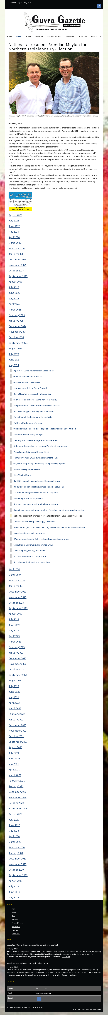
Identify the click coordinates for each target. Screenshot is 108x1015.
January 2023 (16, 652)
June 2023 (14, 625)
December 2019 (17, 858)
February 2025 (17, 315)
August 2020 (15, 814)
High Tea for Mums (22, 475)
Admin (75, 1009)
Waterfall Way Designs (94, 1009)
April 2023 (14, 636)
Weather (39, 36)
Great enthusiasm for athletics (27, 376)
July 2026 (14, 220)
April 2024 (14, 569)
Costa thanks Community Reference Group (33, 544)
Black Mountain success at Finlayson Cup (32, 393)
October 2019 (16, 869)
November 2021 (17, 730)
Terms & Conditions (37, 1007)
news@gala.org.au (43, 993)
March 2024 (15, 575)
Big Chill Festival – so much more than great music (36, 480)
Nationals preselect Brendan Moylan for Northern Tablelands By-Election (47, 515)
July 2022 (14, 686)
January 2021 (16, 786)
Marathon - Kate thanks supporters (29, 533)
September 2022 (18, 675)
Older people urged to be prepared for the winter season (40, 446)
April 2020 (14, 836)
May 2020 (14, 830)
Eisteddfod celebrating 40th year (28, 434)
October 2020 (16, 803)
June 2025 (14, 293)
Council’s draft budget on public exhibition (33, 417)
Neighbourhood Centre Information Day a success (36, 405)
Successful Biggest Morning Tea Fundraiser (33, 411)
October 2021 (16, 736)
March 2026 (15, 242)
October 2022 (16, 669)
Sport (28, 36)
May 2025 (14, 298)
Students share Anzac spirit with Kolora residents (36, 504)
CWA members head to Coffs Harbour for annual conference (41, 539)
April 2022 (14, 702)
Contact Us (96, 36)
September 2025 (18, 276)
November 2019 (17, 864)
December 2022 (17, 658)
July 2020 (14, 819)
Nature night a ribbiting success (28, 498)
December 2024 (17, 326)
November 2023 (17, 597)
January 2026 (16, 254)
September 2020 (18, 808)
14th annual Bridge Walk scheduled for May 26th (35, 492)
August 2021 (15, 747)
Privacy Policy (26, 1007)
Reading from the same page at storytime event (35, 440)
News (18, 36)
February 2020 (17, 847)
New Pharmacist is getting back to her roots (27, 963)
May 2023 (14, 630)
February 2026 (17, 248)
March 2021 (15, 775)
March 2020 (15, 842)
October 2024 (16, 337)
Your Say (83, 36)
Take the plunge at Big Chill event (29, 550)
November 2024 (17, 331)
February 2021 (17, 780)
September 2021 (18, 741)
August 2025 (15, 281)
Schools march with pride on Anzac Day (31, 562)
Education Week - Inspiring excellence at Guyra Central (32, 944)
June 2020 (14, 825)
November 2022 (17, 664)
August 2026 (15, 215)
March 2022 (15, 708)
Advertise (70, 36)
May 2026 (14, 231)
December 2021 (17, 725)
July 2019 (14, 886)
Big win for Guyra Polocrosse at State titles (33, 370)
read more (66, 957)
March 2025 (15, 309)
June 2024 (14, 359)
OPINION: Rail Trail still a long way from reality (35, 399)
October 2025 (16, 270)
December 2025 (17, 259)
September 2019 (18, 875)
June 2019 (14, 892)
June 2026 (14, 226)
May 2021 (14, 764)
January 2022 (16, 719)
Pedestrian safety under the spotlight (31, 451)
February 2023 (17, 647)
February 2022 (17, 714)
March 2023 (15, 641)
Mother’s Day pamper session (27, 469)
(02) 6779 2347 (41, 988)
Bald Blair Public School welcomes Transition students (39, 486)
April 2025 (14, 304)
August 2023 (15, 613)
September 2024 (18, 343)
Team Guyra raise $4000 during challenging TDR (35, 457)
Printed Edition (54, 36)
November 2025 (17, 265)
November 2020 (17, 797)
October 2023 (16, 602)
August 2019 (15, 881)
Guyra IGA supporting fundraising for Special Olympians (39, 463)
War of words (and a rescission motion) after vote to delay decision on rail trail (49, 527)
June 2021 (14, 758)
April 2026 (14, 237)
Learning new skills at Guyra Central (30, 388)
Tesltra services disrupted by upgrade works (34, 521)
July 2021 (14, 753)
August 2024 (15, 348)
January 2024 (16, 586)
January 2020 (16, 853)
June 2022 (14, 691)
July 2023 (14, 619)
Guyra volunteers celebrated (26, 382)
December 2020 (17, 792)
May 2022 (14, 697)
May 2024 (14, 365)
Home (9, 36)
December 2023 (17, 591)
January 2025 (16, 320)
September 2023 (18, 608)
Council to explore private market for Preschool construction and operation (48, 509)
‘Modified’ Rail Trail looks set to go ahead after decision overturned (44, 428)
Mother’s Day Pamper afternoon (28, 422)
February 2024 (17, 580)
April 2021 (14, 769)
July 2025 (14, 287)
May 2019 (14, 897)
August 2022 (15, 680)
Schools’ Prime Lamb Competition (29, 556)
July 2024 (14, 354)
